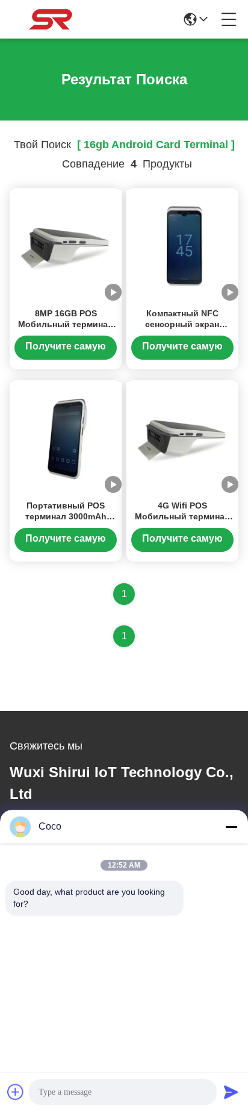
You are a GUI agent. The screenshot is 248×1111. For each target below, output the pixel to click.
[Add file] (15, 1091)
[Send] (231, 1091)
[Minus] (231, 826)
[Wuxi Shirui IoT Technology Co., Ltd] (50, 19)
